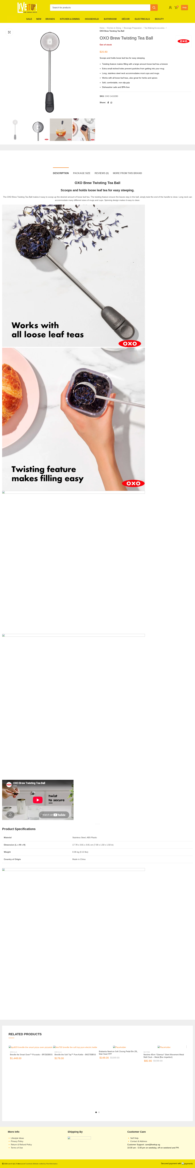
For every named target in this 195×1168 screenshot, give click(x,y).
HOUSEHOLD (92, 19)
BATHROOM (110, 19)
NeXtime (146, 1052)
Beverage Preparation (133, 28)
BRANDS (50, 19)
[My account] (170, 7)
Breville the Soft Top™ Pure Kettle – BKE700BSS (75, 1055)
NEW (38, 19)
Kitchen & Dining (114, 28)
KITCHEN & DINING (70, 19)
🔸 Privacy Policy (15, 1141)
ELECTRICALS (142, 19)
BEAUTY (159, 19)
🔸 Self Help (132, 1138)
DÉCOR (126, 19)
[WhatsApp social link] (111, 102)
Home (102, 28)
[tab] (61, 163)
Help (184, 7)
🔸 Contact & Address (137, 1141)
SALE (29, 19)
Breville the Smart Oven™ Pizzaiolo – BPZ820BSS (31, 1055)
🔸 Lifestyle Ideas (16, 1138)
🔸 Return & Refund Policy (20, 1144)
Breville (13, 1052)
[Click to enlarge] (9, 32)
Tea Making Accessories (154, 28)
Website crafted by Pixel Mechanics (45, 1164)
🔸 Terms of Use (15, 1148)
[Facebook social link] (108, 102)
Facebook (28, 1164)
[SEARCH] (154, 7)
